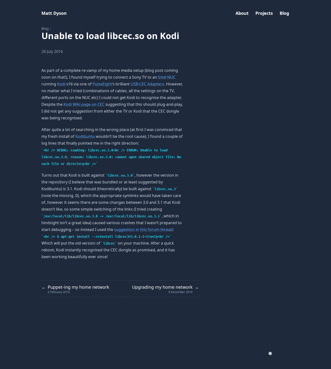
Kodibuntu (85, 136)
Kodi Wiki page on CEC (83, 104)
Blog (45, 28)
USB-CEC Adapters (147, 84)
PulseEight (102, 84)
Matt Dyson (54, 13)
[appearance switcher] (270, 353)
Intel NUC (166, 77)
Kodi (61, 84)
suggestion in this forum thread (143, 229)
